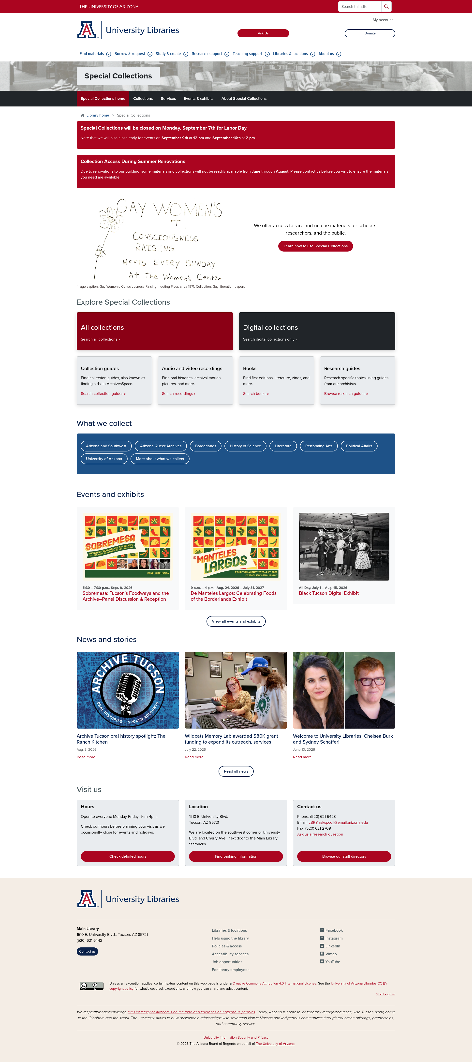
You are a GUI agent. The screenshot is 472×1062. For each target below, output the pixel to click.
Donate (370, 33)
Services (168, 98)
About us (326, 54)
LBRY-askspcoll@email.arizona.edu (338, 822)
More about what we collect (160, 458)
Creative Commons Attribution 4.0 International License (274, 983)
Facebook (334, 930)
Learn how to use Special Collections (316, 246)
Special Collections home (103, 98)
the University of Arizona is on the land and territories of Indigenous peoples (191, 1012)
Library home (98, 115)
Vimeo (331, 954)
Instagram (334, 938)
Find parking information (236, 856)
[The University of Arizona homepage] (109, 6)
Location (198, 807)
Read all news (236, 771)
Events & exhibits (199, 98)
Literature (283, 446)
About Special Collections (244, 98)
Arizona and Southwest (106, 446)
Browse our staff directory (344, 856)
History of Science (245, 446)
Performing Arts (318, 446)
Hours (87, 807)
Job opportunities (227, 961)
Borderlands (205, 446)
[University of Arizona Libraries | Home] (128, 30)
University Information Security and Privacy (236, 1037)
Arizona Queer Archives (160, 446)
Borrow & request (130, 54)
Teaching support (247, 54)
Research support (207, 54)
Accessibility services (230, 954)
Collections (143, 98)
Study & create (168, 54)
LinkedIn (332, 946)
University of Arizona (104, 458)
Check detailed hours (127, 856)
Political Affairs (359, 446)
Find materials (92, 54)
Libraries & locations (290, 54)
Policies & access (227, 946)
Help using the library (230, 938)
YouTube (332, 961)
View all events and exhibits (236, 621)
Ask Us (263, 33)
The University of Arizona (275, 1044)
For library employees (230, 969)
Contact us (309, 807)
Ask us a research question (320, 834)
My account (383, 19)
